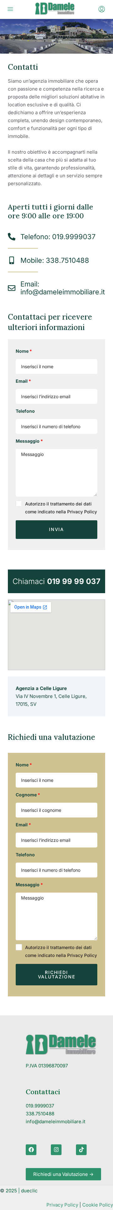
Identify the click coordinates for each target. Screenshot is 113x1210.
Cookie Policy (97, 1205)
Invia (56, 529)
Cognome (26, 794)
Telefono (25, 411)
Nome (22, 351)
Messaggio (28, 441)
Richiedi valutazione (56, 974)
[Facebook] (31, 1149)
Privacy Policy (62, 1205)
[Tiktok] (81, 1149)
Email (22, 381)
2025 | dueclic (22, 1191)
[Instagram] (56, 1149)
